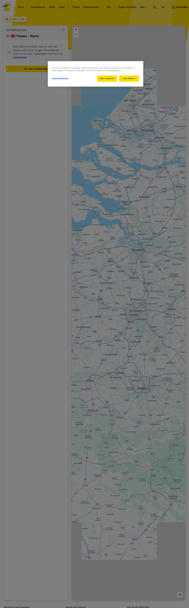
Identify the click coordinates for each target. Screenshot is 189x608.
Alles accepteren (107, 78)
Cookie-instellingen (60, 78)
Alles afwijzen (129, 78)
